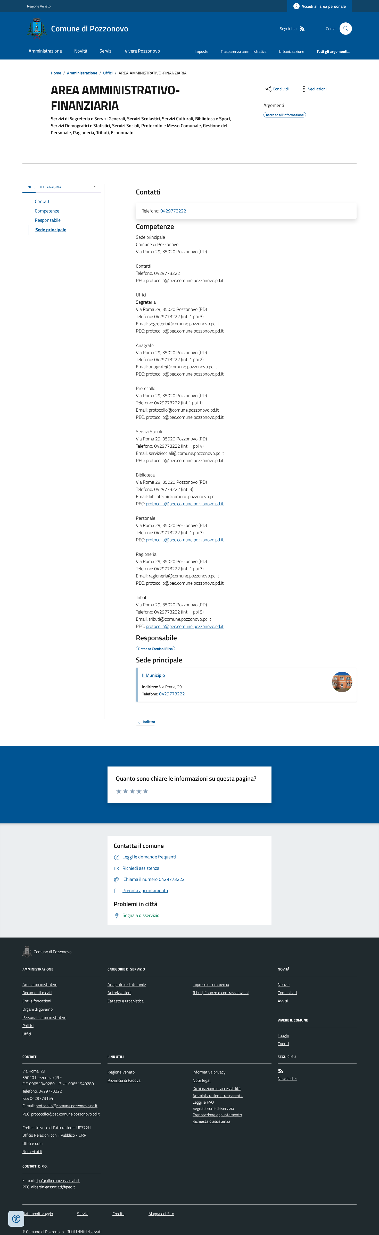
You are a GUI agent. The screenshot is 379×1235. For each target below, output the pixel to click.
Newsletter (287, 1078)
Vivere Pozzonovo (142, 50)
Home (56, 73)
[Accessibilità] (16, 1219)
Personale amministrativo (44, 1017)
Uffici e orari (32, 1143)
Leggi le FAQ (203, 1102)
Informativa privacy (209, 1072)
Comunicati (287, 993)
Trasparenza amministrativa (244, 51)
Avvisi (283, 1001)
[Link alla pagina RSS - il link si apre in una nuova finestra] (302, 28)
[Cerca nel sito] (343, 28)
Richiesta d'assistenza (211, 1121)
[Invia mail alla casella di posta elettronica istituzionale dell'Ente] (66, 1106)
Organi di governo (37, 1009)
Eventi (283, 1044)
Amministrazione (45, 50)
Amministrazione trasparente (218, 1096)
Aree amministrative (39, 984)
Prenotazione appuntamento (217, 1115)
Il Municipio (153, 675)
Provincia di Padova (124, 1080)
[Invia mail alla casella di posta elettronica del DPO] (58, 1180)
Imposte (201, 51)
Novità (80, 50)
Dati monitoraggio (37, 1214)
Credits (118, 1214)
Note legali (202, 1080)
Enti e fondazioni (36, 1001)
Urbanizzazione (291, 51)
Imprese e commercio (211, 984)
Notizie (284, 984)
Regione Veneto (39, 6)
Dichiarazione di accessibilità (217, 1088)
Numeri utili (32, 1151)
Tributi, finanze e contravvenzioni (221, 993)
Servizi (106, 50)
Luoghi (283, 1035)
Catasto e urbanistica (126, 1001)
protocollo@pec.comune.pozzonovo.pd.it (185, 503)
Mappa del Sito (161, 1214)
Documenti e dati (37, 993)
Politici (28, 1026)
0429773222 (173, 210)
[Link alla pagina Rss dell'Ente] (281, 1071)
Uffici (108, 73)
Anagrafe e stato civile (127, 984)
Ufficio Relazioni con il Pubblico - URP (54, 1135)
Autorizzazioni (119, 993)
